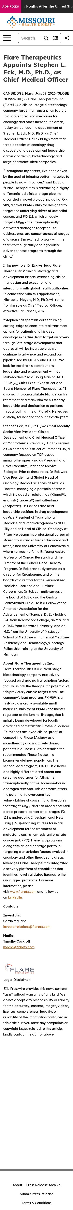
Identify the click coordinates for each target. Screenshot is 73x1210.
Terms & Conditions (36, 1203)
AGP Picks (10, 6)
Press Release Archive (43, 1185)
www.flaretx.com (23, 892)
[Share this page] (67, 38)
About (17, 1185)
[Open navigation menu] (7, 38)
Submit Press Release (36, 1194)
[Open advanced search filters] (56, 38)
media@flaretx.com (18, 947)
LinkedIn (15, 897)
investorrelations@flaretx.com (26, 927)
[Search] (46, 38)
